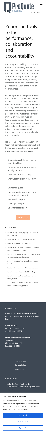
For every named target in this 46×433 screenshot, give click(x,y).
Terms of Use (20, 361)
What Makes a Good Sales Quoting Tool (21, 239)
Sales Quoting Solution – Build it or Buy (21, 272)
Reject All (23, 428)
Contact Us (19, 369)
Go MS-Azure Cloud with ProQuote (20, 243)
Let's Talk (23, 218)
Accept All (23, 415)
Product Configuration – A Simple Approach (22, 268)
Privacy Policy (20, 365)
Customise (23, 421)
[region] (23, 413)
